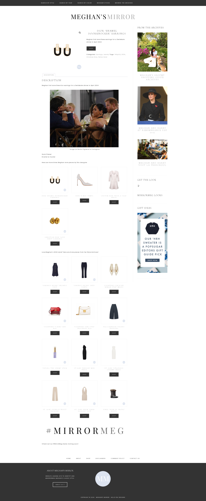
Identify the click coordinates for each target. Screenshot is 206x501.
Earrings (99, 54)
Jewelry (106, 54)
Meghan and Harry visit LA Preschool (152, 164)
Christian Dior (91, 57)
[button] (80, 33)
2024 (123, 54)
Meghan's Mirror (103, 16)
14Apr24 (118, 54)
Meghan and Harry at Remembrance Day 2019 (152, 130)
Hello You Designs (118, 497)
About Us (59, 484)
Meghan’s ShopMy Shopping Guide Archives (152, 77)
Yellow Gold (102, 57)
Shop (91, 48)
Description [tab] (49, 75)
